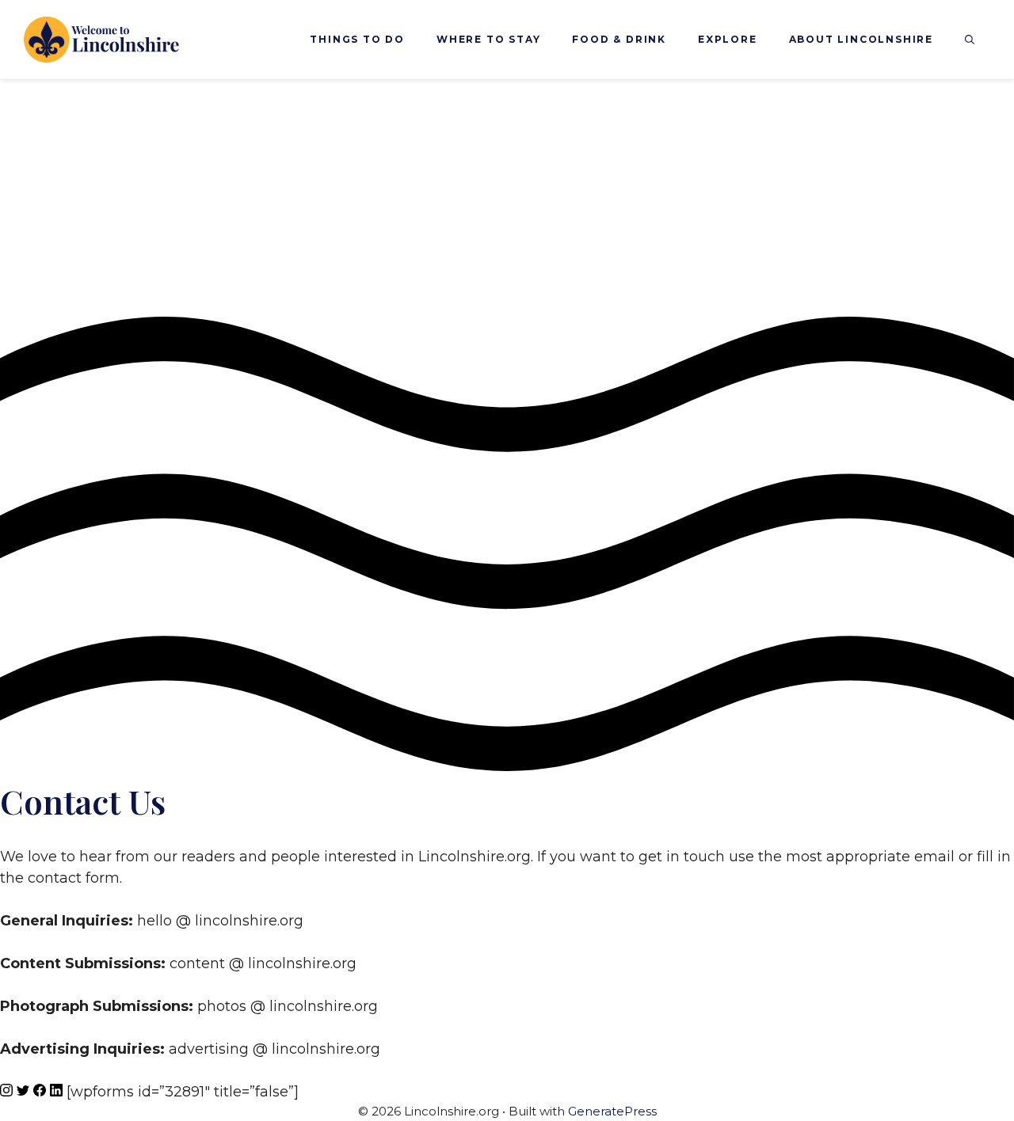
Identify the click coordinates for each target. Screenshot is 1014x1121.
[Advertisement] (507, 198)
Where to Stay (488, 39)
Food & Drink (619, 39)
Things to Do (357, 39)
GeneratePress (612, 1111)
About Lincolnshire (861, 39)
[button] (969, 39)
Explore (727, 39)
